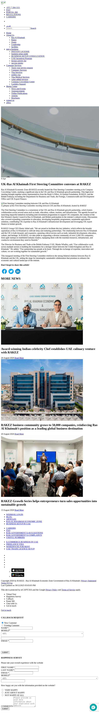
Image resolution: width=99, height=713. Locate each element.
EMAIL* (5, 641)
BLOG (9, 517)
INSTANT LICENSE (20, 51)
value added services (19, 79)
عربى (8, 26)
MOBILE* (5, 630)
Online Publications (19, 93)
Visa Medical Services (20, 77)
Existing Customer (11, 625)
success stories (17, 63)
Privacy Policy (51, 590)
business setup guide (19, 54)
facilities (14, 47)
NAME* (4, 628)
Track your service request (22, 68)
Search (33, 28)
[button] (93, 707)
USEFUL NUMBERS (15, 537)
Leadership (15, 44)
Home (8, 33)
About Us (10, 35)
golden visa (16, 75)
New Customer (10, 623)
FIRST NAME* (7, 667)
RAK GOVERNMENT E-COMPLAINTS (24, 535)
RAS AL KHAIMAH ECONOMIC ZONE (24, 521)
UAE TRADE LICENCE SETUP (20, 549)
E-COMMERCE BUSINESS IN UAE (22, 542)
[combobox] (42, 634)
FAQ (8, 10)
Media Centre (11, 86)
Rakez (13, 40)
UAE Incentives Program (21, 58)
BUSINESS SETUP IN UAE (18, 524)
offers (8, 103)
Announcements (18, 91)
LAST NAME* (7, 670)
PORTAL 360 (12, 12)
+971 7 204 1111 (13, 7)
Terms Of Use (7, 583)
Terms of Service (68, 590)
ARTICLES (11, 519)
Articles (14, 96)
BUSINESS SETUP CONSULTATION (27, 56)
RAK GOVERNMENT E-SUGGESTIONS (24, 533)
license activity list (18, 61)
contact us (10, 100)
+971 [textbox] (4, 633)
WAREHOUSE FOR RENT (18, 546)
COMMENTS (7, 706)
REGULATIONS (13, 14)
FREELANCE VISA (15, 544)
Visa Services (16, 72)
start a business (12, 49)
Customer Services (13, 65)
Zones (13, 42)
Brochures (15, 98)
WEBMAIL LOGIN (14, 514)
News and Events (18, 89)
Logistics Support (18, 84)
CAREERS (11, 17)
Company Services (19, 70)
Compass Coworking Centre (23, 82)
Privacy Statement (88, 581)
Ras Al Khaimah (18, 37)
